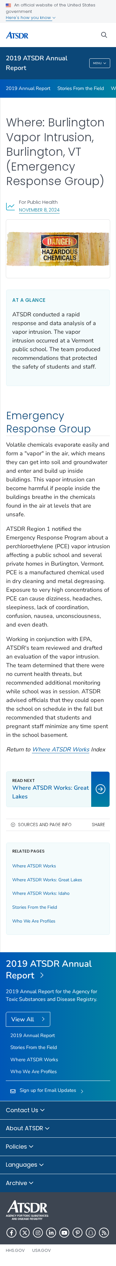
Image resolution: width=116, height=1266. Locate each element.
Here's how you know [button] (29, 18)
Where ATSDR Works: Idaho (41, 893)
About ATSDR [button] (25, 1128)
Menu (97, 63)
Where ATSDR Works (60, 749)
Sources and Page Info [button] (45, 825)
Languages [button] (22, 1165)
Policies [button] (17, 1146)
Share (98, 825)
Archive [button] (17, 1183)
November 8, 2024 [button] (39, 209)
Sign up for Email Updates (48, 1090)
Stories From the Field (80, 88)
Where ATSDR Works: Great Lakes (47, 880)
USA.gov (41, 1250)
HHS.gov (15, 1250)
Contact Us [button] (23, 1110)
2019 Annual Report (28, 88)
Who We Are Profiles (33, 921)
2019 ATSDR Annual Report (36, 63)
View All (23, 1019)
